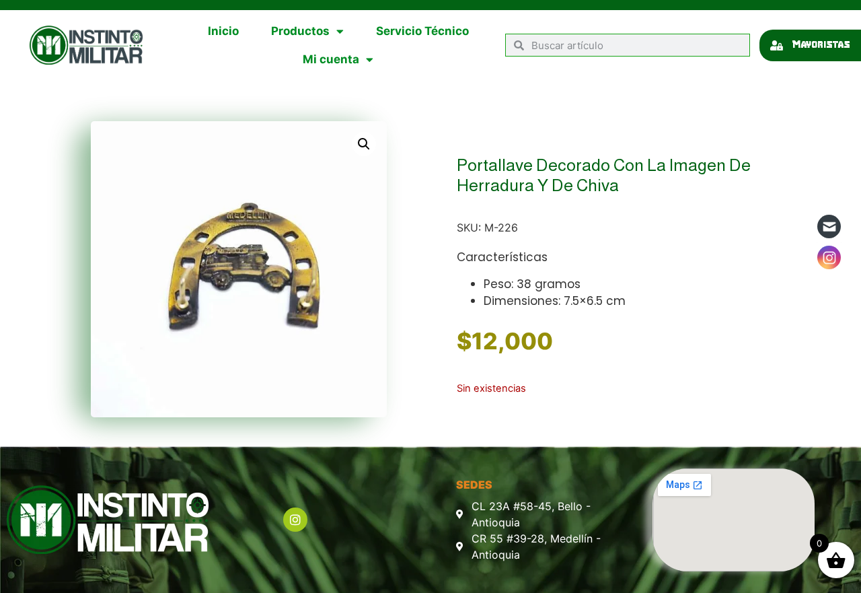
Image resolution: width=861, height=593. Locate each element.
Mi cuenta (331, 59)
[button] (364, 144)
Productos (300, 31)
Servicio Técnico (422, 31)
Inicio (223, 31)
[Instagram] (295, 520)
